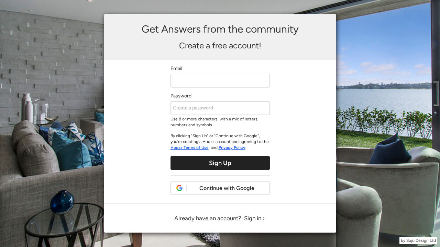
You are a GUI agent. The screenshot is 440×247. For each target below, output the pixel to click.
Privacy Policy (232, 147)
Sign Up (220, 163)
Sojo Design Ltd (421, 240)
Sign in (252, 218)
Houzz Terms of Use (189, 147)
